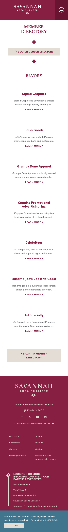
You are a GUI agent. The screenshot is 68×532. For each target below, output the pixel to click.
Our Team (14, 436)
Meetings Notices (17, 455)
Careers (13, 449)
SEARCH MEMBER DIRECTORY (35, 51)
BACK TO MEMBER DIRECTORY (34, 355)
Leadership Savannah (23, 495)
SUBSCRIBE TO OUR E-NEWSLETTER (33, 423)
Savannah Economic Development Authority (34, 506)
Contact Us (14, 442)
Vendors (39, 449)
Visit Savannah (20, 484)
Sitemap (39, 442)
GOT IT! (14, 525)
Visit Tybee (18, 490)
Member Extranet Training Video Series (45, 457)
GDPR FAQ (52, 520)
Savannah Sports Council (25, 500)
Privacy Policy (37, 520)
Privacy (38, 436)
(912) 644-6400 (34, 410)
